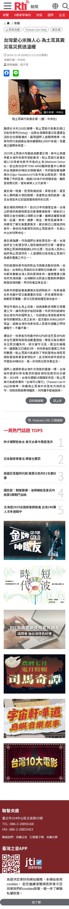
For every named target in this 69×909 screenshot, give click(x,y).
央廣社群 (52, 837)
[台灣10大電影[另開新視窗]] (34, 765)
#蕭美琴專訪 (22, 15)
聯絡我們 (7, 837)
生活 (62, 15)
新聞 (16, 23)
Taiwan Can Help (36, 29)
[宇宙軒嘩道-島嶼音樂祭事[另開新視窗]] (34, 721)
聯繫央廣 (10, 810)
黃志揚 (56, 29)
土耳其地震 (13, 29)
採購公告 (21, 837)
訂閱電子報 (37, 837)
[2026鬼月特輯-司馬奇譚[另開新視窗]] (34, 676)
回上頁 (57, 400)
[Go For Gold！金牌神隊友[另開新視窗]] (34, 543)
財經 (39, 15)
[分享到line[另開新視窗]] (16, 73)
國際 (51, 15)
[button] (55, 6)
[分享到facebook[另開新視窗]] (6, 73)
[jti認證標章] (33, 864)
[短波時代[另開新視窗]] (34, 587)
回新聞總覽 (36, 400)
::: (5, 23)
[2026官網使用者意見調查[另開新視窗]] (34, 632)
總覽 (6, 15)
